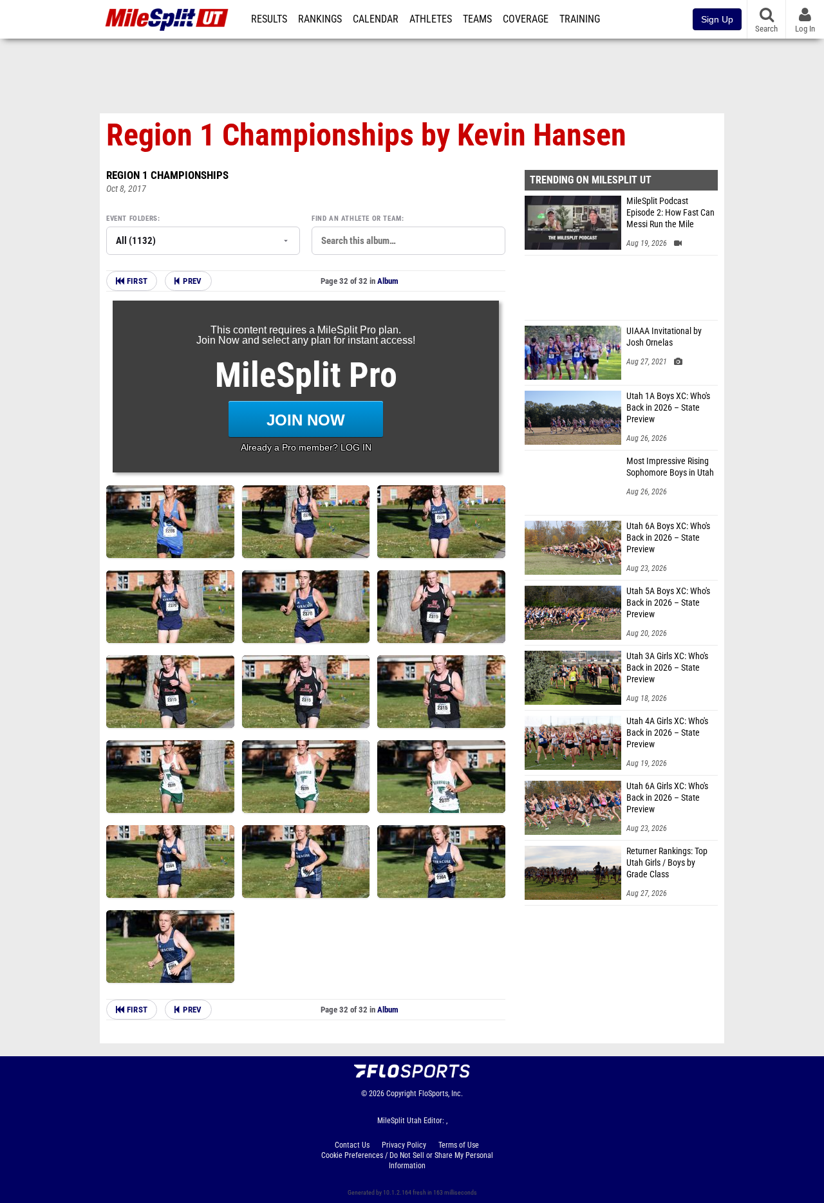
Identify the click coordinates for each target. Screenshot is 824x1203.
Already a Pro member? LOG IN (306, 447)
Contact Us (352, 1145)
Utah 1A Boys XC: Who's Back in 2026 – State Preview (668, 408)
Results (269, 19)
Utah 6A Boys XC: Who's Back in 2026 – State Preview (668, 538)
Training (579, 19)
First (135, 281)
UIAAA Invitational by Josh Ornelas (664, 337)
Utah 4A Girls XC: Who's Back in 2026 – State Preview (667, 733)
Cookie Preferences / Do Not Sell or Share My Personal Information (407, 1160)
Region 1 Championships (167, 175)
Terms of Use (458, 1145)
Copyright (401, 1093)
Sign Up (717, 19)
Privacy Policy (404, 1145)
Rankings (320, 19)
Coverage (525, 19)
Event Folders (132, 218)
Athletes (430, 19)
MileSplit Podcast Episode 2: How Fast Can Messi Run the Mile (670, 213)
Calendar (375, 19)
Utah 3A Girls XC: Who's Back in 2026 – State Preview (667, 668)
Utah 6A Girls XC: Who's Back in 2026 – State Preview (667, 798)
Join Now (306, 420)
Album (387, 281)
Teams (477, 19)
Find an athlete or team (357, 218)
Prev (192, 281)
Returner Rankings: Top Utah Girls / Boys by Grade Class (666, 863)
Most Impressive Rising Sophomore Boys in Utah (670, 467)
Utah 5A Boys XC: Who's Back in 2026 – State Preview (668, 603)
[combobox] (408, 241)
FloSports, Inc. (440, 1093)
